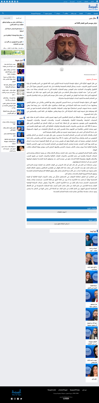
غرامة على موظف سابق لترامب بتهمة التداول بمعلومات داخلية (10, 71)
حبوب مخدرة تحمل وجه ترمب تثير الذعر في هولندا (9, 65)
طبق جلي (94, 379)
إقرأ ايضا (93, 230)
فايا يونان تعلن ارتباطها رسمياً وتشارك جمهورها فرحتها (10, 141)
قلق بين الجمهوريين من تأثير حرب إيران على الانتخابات (13, 42)
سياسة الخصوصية (75, 389)
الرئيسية (96, 13)
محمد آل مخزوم (92, 78)
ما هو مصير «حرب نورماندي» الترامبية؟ (92, 269)
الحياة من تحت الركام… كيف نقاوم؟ (93, 250)
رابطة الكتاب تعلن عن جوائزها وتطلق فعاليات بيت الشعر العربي (12, 23)
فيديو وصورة (48, 13)
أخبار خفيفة (19, 60)
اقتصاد (81, 13)
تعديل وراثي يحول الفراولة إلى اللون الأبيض (9, 112)
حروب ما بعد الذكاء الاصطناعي (92, 361)
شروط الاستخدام (62, 389)
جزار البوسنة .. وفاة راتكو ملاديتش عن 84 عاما (9, 99)
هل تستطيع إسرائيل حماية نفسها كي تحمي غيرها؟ (92, 307)
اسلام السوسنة (52, 389)
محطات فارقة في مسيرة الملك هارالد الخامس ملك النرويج (9, 79)
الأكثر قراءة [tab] (7, 18)
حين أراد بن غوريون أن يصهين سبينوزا (92, 324)
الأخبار (92, 1)
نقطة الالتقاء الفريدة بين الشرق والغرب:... (92, 287)
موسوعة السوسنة (36, 13)
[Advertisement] (41, 7)
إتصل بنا (79, 1)
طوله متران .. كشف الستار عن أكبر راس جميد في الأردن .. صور (9, 92)
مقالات (66, 13)
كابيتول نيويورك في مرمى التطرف (92, 342)
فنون (21, 117)
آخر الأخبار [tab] (18, 18)
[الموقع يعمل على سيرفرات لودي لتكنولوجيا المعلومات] (66, 398)
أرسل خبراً (72, 1)
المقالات (86, 1)
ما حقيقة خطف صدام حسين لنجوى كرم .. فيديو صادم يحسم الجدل (9, 148)
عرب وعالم (73, 13)
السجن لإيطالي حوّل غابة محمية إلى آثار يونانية (10, 85)
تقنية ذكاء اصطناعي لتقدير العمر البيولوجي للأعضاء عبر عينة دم (9, 105)
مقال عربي (92, 17)
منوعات (58, 13)
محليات (89, 13)
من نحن (65, 1)
